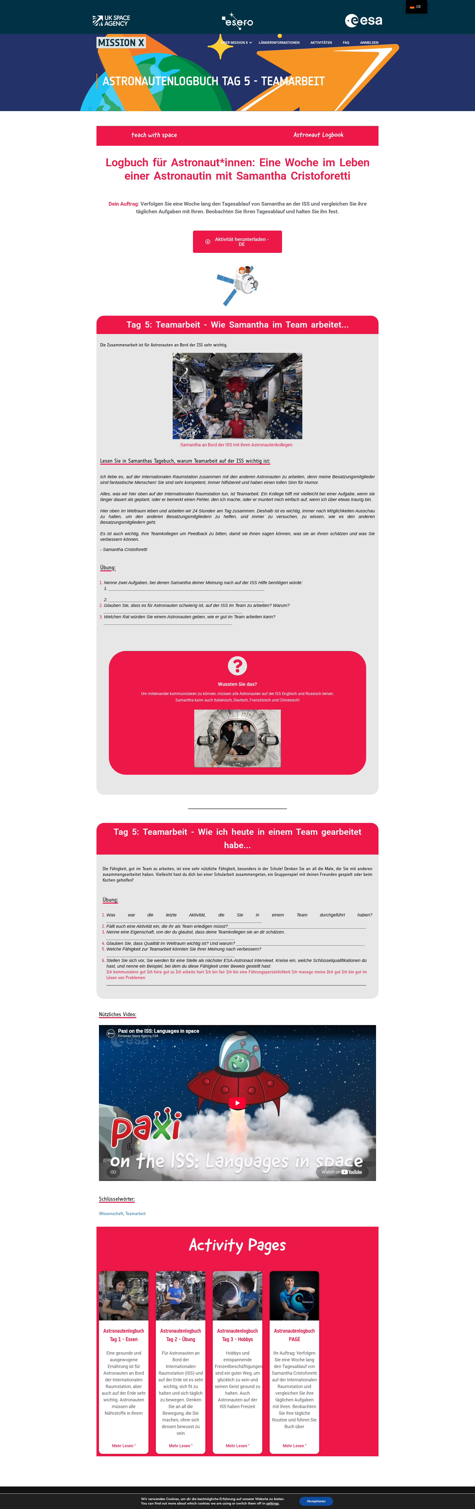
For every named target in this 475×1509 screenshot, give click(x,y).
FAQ (346, 43)
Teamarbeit (135, 1213)
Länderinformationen (279, 43)
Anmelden (369, 43)
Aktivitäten (321, 43)
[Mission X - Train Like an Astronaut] (121, 42)
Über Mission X (234, 43)
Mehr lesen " (124, 1445)
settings (272, 1503)
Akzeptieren (316, 1501)
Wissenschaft (111, 1213)
